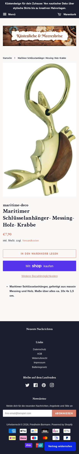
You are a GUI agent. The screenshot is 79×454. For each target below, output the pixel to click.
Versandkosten (30, 240)
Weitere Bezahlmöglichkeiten (39, 276)
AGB (39, 353)
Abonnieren (64, 413)
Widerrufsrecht (39, 358)
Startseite (7, 58)
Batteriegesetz (39, 367)
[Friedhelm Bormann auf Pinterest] (44, 386)
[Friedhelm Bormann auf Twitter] (27, 386)
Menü (11, 14)
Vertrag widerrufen (60, 446)
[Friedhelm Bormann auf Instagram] (52, 386)
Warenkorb (69, 14)
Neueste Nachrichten (39, 329)
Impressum (39, 362)
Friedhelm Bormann (40, 424)
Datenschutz (39, 349)
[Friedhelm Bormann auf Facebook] (35, 386)
